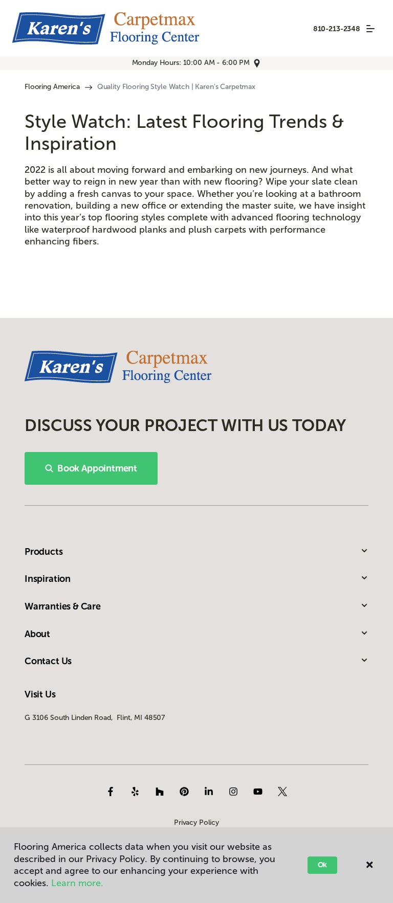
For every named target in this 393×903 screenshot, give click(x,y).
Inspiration (48, 578)
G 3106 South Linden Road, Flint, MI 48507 (95, 717)
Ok (323, 865)
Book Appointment (97, 468)
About (37, 634)
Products (44, 551)
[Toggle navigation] (370, 28)
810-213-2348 (336, 29)
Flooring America (52, 86)
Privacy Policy (196, 822)
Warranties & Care (63, 606)
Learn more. (77, 883)
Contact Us (48, 661)
